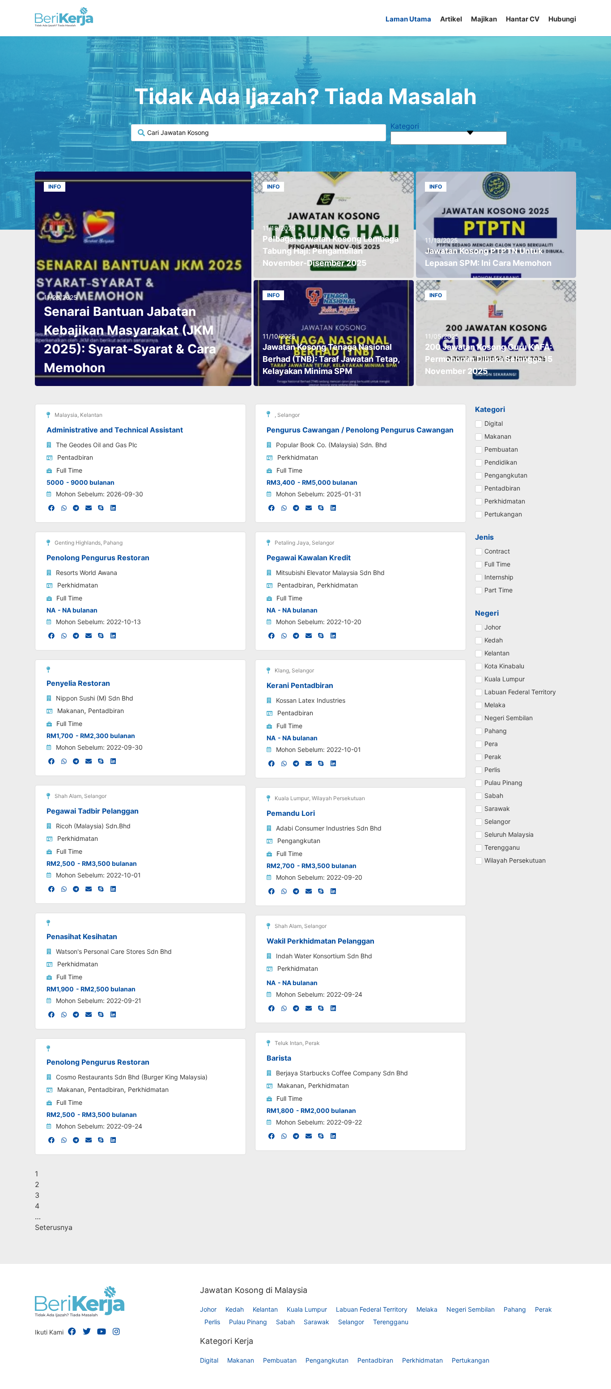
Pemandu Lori (291, 813)
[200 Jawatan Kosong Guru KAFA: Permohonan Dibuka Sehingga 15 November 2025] (496, 333)
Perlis (212, 1322)
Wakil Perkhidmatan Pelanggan (320, 940)
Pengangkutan (298, 840)
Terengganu (390, 1322)
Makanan (70, 710)
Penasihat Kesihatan (82, 936)
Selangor (288, 414)
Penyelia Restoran (78, 683)
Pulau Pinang (248, 1322)
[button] (52, 508)
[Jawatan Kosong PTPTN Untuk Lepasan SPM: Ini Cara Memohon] (496, 225)
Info (54, 186)
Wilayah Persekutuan (338, 798)
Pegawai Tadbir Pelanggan (93, 810)
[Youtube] (102, 1331)
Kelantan (91, 414)
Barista (279, 1057)
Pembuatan (280, 1360)
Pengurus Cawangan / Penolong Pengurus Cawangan (360, 429)
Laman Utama (408, 19)
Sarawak (316, 1322)
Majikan (484, 19)
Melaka (426, 1309)
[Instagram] (116, 1331)
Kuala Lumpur (307, 1309)
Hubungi (562, 19)
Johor (208, 1309)
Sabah (285, 1322)
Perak (312, 1043)
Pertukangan (470, 1360)
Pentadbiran (75, 457)
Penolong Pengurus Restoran (98, 557)
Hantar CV (522, 19)
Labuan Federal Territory (371, 1309)
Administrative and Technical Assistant (115, 429)
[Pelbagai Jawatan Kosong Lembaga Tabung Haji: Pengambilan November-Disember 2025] (334, 225)
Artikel (451, 19)
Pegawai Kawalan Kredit (309, 557)
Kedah (234, 1309)
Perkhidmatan (297, 457)
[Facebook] (72, 1331)
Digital (209, 1360)
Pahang (113, 542)
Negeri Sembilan (470, 1309)
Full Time (69, 470)
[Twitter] (87, 1331)
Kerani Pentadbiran (300, 685)
